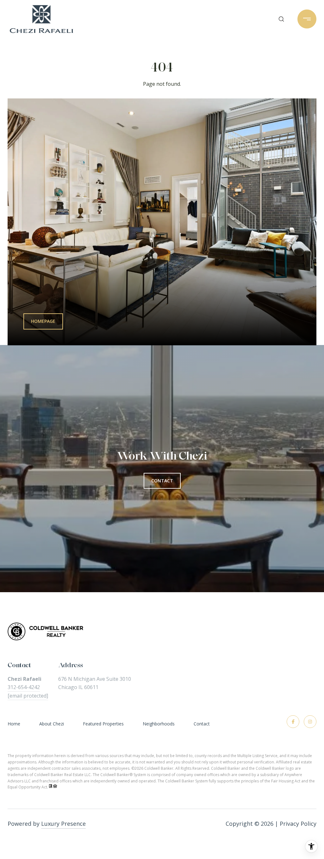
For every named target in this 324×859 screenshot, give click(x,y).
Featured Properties (103, 724)
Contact (202, 723)
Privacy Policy (298, 823)
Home (14, 724)
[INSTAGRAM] (310, 721)
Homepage (43, 321)
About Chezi (51, 724)
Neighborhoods (159, 724)
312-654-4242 (24, 687)
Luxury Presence (63, 823)
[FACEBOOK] (293, 721)
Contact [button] (162, 481)
